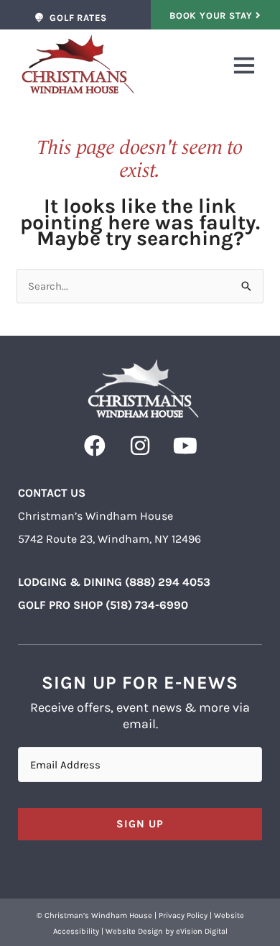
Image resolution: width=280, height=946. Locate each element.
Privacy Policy (183, 915)
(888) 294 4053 (167, 582)
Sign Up (140, 823)
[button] (197, 68)
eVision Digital (202, 931)
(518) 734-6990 (147, 605)
